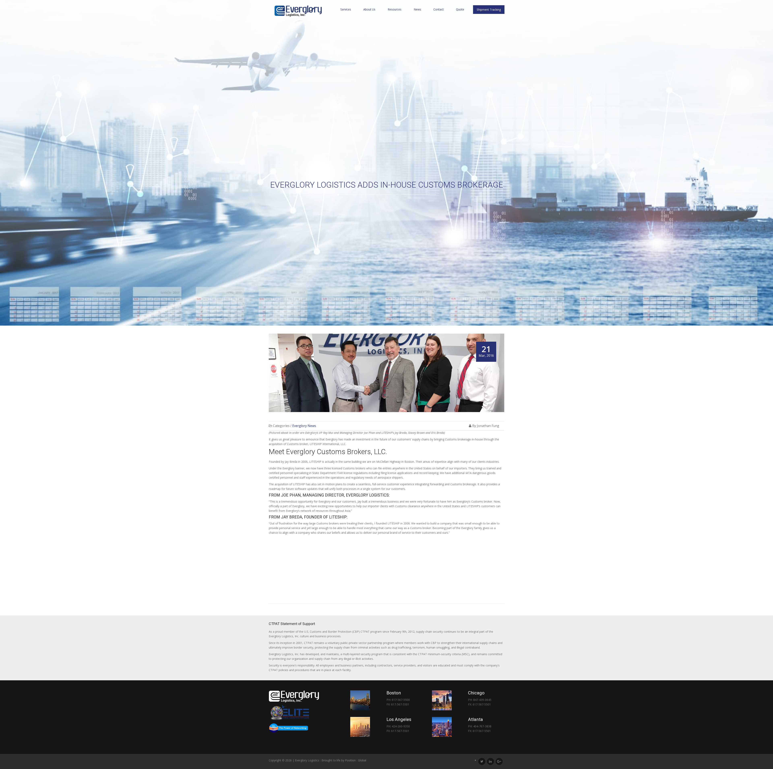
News (417, 9)
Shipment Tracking (489, 9)
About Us (369, 9)
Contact (438, 9)
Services (345, 9)
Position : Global (355, 760)
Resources (394, 9)
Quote (460, 9)
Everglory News (304, 426)
